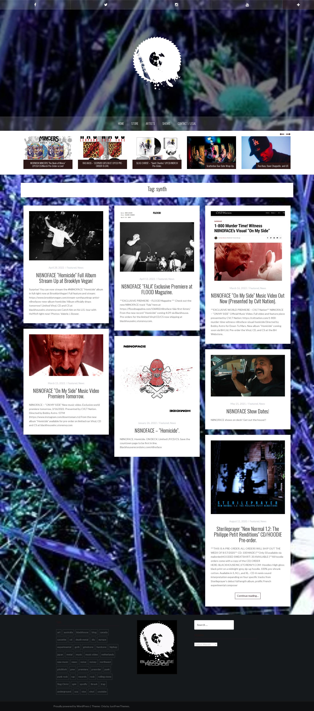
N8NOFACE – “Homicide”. (157, 430)
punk (107, 669)
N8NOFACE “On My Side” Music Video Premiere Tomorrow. (66, 393)
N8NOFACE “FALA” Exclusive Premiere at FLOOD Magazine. (156, 289)
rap (73, 676)
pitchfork (62, 669)
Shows (166, 123)
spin (74, 684)
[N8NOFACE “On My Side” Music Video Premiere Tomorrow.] (66, 354)
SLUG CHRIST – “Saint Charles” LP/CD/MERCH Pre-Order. (102, 164)
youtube (102, 691)
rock (92, 676)
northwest (105, 661)
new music (62, 661)
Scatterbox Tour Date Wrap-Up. (166, 166)
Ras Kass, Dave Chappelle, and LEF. (218, 166)
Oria (103, 706)
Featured (72, 267)
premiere (83, 669)
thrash (94, 684)
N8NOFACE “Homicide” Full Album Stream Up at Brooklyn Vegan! (66, 277)
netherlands (107, 654)
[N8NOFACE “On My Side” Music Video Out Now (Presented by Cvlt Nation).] (248, 245)
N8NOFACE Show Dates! (247, 411)
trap (103, 684)
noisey (93, 661)
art (58, 632)
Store (134, 123)
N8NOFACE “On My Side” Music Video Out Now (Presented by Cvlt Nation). (248, 298)
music (79, 654)
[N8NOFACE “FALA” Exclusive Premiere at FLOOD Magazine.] (157, 241)
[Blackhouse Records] (157, 62)
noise (83, 661)
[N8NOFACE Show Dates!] (248, 375)
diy (93, 639)
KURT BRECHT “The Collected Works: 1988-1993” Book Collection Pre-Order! (266, 164)
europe (102, 639)
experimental (64, 647)
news (74, 661)
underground (64, 691)
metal (70, 654)
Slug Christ (63, 684)
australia (68, 632)
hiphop (113, 647)
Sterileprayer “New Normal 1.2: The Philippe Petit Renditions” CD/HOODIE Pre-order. (248, 534)
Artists (150, 123)
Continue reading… (248, 595)
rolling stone (104, 676)
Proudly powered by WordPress (71, 706)
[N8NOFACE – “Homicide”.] (157, 378)
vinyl (91, 691)
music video (91, 654)
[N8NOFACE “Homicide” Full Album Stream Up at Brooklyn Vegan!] (66, 235)
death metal (82, 639)
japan (60, 654)
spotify (83, 684)
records (82, 676)
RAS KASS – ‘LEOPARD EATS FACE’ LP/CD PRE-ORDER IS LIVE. (48, 164)
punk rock (62, 676)
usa (76, 691)
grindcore (88, 647)
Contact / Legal (187, 123)
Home (121, 123)
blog (94, 632)
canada (104, 632)
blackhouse (82, 632)
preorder (96, 669)
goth (77, 647)
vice (84, 691)
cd (71, 639)
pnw (72, 669)
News (80, 267)
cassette (61, 639)
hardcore (101, 647)
